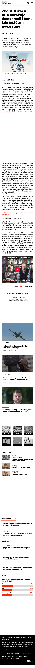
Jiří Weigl (14, 465)
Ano (3, 584)
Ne (3, 588)
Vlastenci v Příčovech (19, 474)
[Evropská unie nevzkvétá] (6, 468)
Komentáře (7, 452)
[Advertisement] (17, 134)
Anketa (5, 575)
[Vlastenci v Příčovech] (6, 475)
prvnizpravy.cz (21, 286)
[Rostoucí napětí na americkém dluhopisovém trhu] (6, 460)
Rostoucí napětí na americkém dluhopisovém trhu (22, 459)
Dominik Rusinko (16, 457)
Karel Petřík (15, 473)
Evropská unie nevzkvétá (21, 467)
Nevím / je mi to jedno (9, 593)
